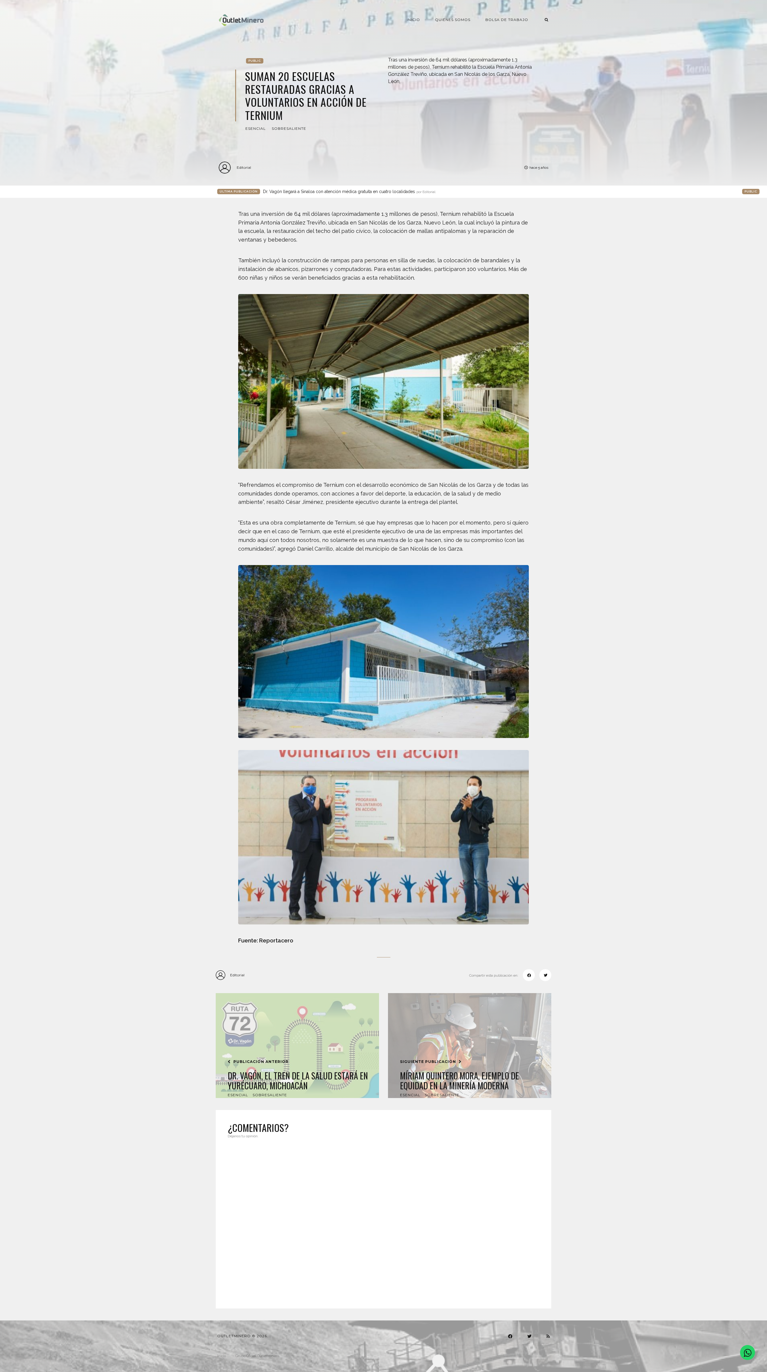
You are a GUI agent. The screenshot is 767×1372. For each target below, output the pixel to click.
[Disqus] (383, 1220)
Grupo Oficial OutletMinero (257, 1356)
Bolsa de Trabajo (506, 19)
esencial (255, 128)
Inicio (413, 19)
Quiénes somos (452, 19)
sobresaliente (289, 128)
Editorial (244, 167)
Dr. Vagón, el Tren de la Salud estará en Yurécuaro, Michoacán (298, 1081)
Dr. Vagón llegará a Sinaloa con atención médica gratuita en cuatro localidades (349, 191)
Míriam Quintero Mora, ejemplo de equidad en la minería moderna (459, 1081)
